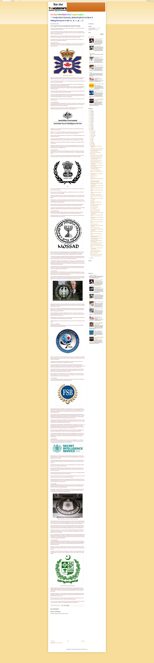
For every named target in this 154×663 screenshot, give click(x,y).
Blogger (86, 649)
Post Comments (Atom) (59, 642)
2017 (90, 122)
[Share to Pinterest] (68, 605)
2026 (90, 110)
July (91, 138)
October (91, 133)
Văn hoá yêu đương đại (94, 207)
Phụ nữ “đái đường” (97, 46)
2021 (90, 117)
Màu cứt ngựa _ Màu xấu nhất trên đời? (98, 57)
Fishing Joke (92, 200)
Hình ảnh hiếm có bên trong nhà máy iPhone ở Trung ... (96, 166)
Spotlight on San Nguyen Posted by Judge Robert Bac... (96, 236)
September (92, 135)
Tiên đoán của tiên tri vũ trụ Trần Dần (96, 254)
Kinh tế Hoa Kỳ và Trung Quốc (95, 209)
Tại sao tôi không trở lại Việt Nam (95, 255)
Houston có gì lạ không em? (94, 211)
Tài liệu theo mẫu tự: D (93, 275)
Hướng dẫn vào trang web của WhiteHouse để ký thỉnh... (95, 181)
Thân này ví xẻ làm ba (93, 175)
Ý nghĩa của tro (92, 177)
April (91, 142)
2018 (90, 121)
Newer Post (53, 641)
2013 (90, 128)
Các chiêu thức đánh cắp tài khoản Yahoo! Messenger (96, 158)
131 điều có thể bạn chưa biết (95, 250)
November (92, 132)
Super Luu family (92, 53)
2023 (90, 114)
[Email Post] (62, 605)
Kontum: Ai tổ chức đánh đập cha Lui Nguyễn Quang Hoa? (96, 150)
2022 (90, 115)
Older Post (83, 641)
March (91, 143)
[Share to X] (66, 605)
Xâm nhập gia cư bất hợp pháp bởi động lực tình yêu (96, 241)
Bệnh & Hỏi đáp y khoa (98, 330)
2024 (90, 112)
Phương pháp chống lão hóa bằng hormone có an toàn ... (96, 168)
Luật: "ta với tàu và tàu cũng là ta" (95, 152)
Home (68, 641)
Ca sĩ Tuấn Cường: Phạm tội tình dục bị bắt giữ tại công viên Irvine (98, 323)
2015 (90, 125)
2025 (90, 111)
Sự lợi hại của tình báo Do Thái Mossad (96, 148)
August (91, 136)
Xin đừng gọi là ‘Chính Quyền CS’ (95, 194)
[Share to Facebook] (67, 605)
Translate (96, 29)
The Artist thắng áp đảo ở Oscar (95, 161)
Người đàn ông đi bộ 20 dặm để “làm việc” (98, 287)
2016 (90, 124)
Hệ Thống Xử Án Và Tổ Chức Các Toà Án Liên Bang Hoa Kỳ (96, 239)
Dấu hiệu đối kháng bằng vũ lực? (95, 251)
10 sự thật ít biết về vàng (94, 205)
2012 (90, 129)
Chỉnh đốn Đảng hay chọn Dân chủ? (96, 156)
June (91, 139)
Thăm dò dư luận (97, 316)
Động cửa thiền (92, 153)
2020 (90, 118)
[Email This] (64, 605)
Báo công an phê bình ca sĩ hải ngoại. (96, 155)
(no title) (90, 72)
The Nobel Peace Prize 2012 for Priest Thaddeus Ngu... (96, 248)
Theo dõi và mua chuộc (94, 224)
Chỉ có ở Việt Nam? (93, 208)
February (91, 145)
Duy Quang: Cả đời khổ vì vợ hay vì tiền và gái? (98, 39)
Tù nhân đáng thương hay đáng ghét (96, 242)
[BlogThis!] (65, 605)
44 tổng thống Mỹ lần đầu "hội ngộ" (96, 204)
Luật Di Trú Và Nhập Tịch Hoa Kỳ (95, 244)
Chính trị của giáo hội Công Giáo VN (96, 160)
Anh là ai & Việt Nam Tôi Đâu (95, 227)
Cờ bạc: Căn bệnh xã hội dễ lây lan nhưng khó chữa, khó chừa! (98, 100)
